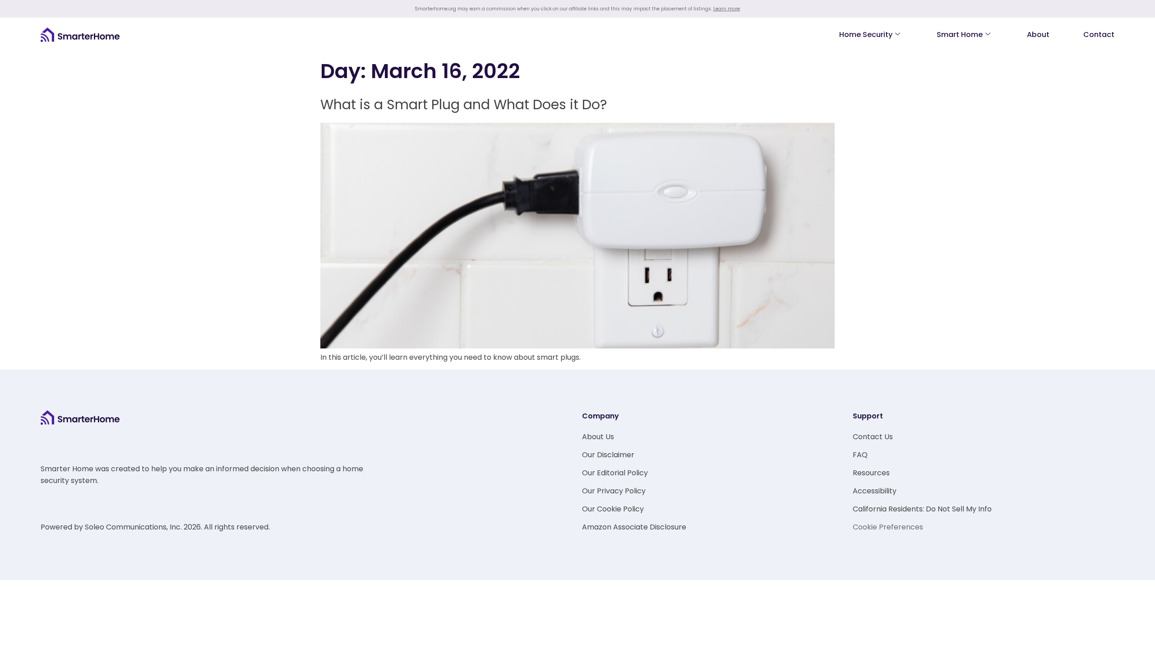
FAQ (860, 455)
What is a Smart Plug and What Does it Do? (463, 104)
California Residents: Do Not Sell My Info (922, 509)
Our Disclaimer (608, 455)
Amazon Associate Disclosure (634, 527)
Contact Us (873, 437)
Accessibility (874, 491)
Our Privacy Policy (614, 491)
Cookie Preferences (888, 527)
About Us (598, 437)
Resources (871, 473)
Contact (1098, 34)
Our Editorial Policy (615, 473)
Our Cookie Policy (613, 509)
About (1038, 34)
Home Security (865, 34)
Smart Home (960, 34)
